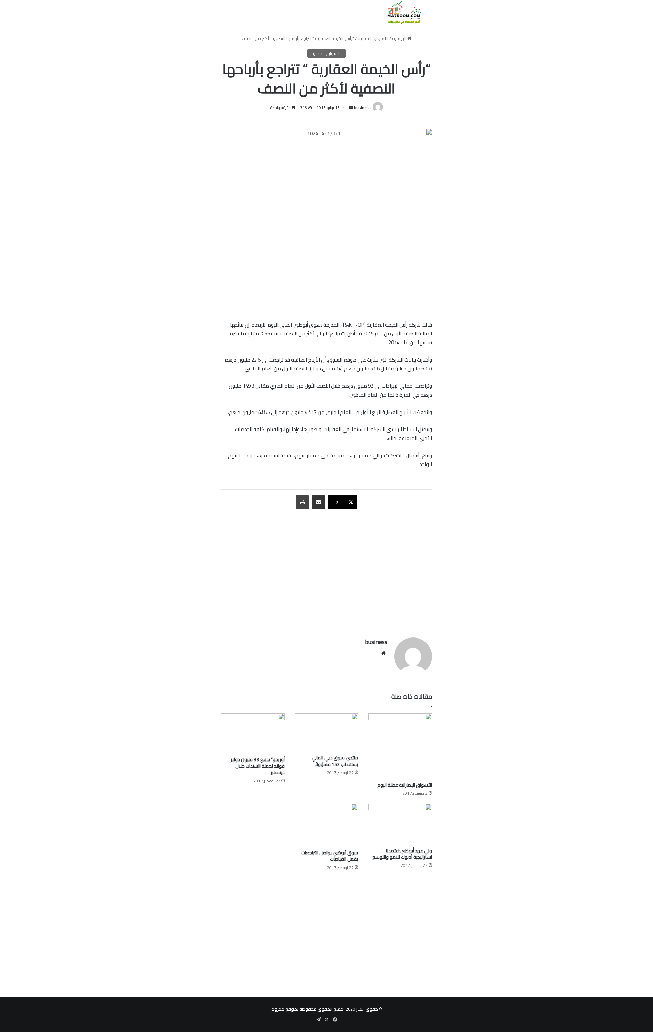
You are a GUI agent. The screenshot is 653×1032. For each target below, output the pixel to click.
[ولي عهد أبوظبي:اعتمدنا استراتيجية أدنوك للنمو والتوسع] (400, 824)
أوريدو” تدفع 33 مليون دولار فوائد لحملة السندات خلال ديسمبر (258, 766)
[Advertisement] (326, 572)
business (362, 107)
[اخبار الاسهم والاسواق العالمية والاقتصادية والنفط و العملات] (400, 12)
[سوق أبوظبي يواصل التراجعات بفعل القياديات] (326, 825)
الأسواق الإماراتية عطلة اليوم (404, 785)
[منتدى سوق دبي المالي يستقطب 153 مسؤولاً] (326, 732)
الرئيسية (399, 38)
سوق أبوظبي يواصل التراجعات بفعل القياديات (329, 855)
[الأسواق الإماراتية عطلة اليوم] (400, 746)
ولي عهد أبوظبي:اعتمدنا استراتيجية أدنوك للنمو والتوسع (402, 853)
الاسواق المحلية (373, 38)
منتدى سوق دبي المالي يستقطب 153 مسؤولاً (335, 761)
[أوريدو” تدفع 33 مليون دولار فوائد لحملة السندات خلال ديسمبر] (253, 733)
